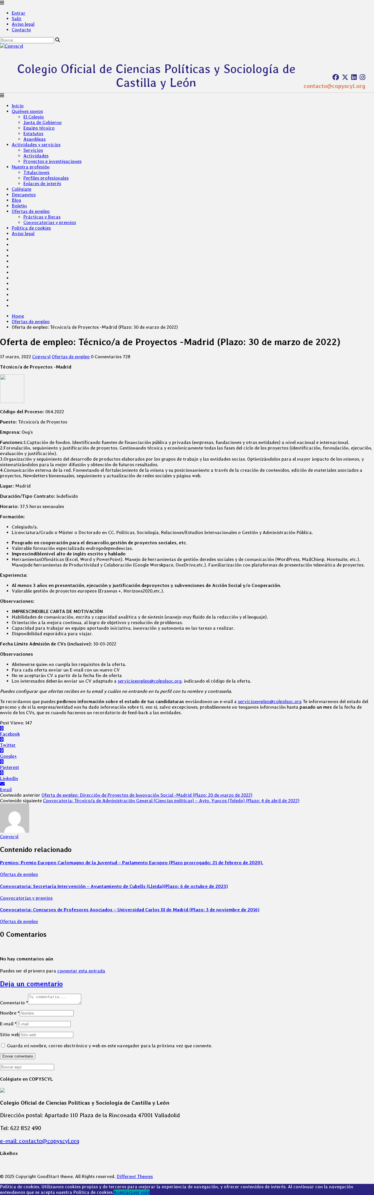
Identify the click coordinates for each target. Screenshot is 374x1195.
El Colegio (33, 117)
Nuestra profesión (31, 167)
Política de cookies (31, 228)
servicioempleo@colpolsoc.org (149, 681)
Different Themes (135, 1176)
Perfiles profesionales (46, 178)
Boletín (19, 206)
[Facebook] (336, 77)
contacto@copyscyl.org (334, 85)
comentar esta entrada (81, 971)
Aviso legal (23, 24)
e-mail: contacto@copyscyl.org (39, 1140)
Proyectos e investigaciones (52, 161)
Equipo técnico (39, 128)
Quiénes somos (27, 111)
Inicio (18, 106)
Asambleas (34, 139)
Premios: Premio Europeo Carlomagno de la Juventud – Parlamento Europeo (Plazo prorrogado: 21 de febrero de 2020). (131, 862)
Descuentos (24, 194)
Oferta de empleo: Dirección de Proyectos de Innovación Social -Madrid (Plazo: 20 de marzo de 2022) (146, 795)
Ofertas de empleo (31, 211)
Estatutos (33, 133)
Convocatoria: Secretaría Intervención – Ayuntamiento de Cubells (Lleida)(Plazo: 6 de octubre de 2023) (114, 886)
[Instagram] (362, 77)
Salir (17, 18)
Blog (16, 200)
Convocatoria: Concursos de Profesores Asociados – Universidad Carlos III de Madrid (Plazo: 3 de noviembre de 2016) (129, 909)
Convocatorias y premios (49, 222)
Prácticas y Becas (41, 217)
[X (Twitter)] (345, 77)
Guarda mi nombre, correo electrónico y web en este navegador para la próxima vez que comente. (109, 1045)
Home (18, 316)
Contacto (21, 29)
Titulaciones (36, 172)
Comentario (14, 1002)
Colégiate (21, 189)
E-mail (8, 1024)
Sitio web (9, 1034)
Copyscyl (41, 356)
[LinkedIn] (354, 77)
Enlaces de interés (42, 183)
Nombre (10, 1013)
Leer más (140, 1192)
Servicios (33, 150)
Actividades (36, 156)
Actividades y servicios (36, 144)
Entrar (18, 13)
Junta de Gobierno (42, 122)
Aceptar (122, 1192)
